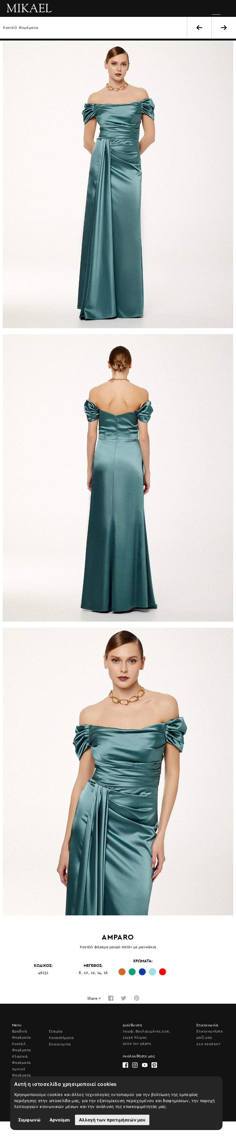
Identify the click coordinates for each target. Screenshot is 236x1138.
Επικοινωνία (60, 1044)
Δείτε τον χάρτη (137, 1043)
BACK (199, 28)
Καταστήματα (61, 1038)
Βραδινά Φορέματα (21, 1034)
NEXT (224, 28)
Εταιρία (55, 1031)
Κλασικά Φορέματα (21, 1059)
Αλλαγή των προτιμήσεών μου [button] (112, 1119)
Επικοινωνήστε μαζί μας (209, 1034)
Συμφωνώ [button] (29, 1119)
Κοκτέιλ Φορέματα (20, 27)
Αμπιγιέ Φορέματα (21, 1072)
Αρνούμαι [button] (59, 1119)
